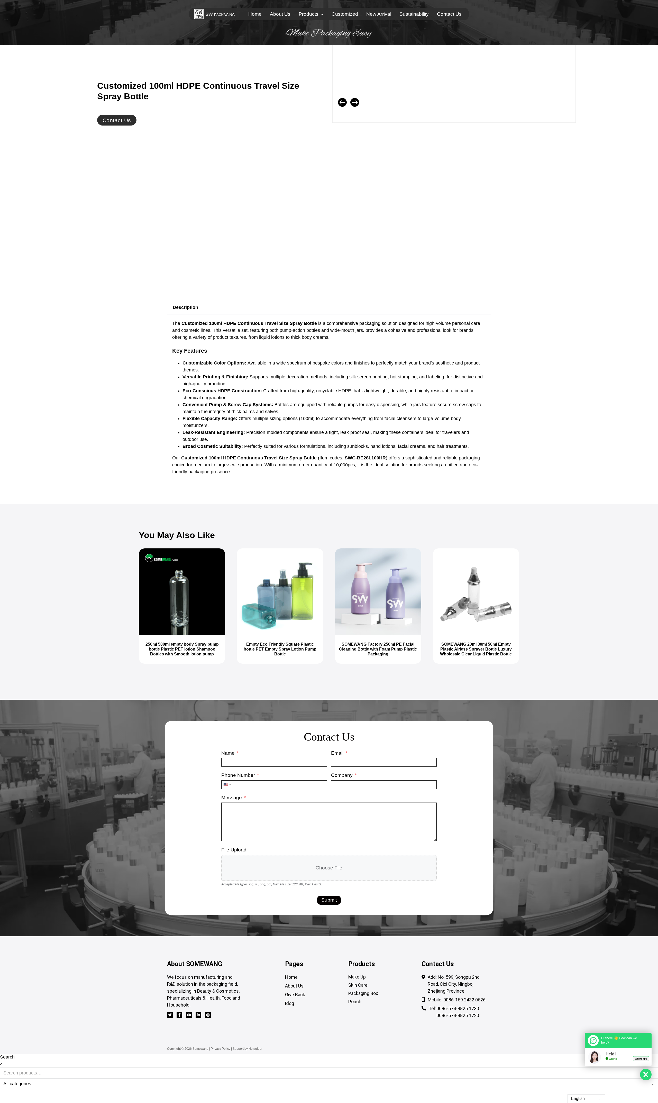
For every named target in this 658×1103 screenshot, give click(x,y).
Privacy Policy (220, 1049)
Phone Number (238, 775)
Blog (289, 1003)
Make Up (357, 977)
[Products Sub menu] (322, 14)
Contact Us (449, 14)
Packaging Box (363, 993)
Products (308, 14)
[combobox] (227, 785)
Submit (329, 900)
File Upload (233, 849)
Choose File (329, 867)
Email (337, 753)
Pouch (354, 1001)
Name (228, 753)
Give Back (295, 994)
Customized (345, 14)
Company (342, 775)
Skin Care (358, 985)
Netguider (255, 1049)
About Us (280, 14)
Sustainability (414, 14)
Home (255, 14)
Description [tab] (185, 307)
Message (231, 797)
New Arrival (378, 14)
